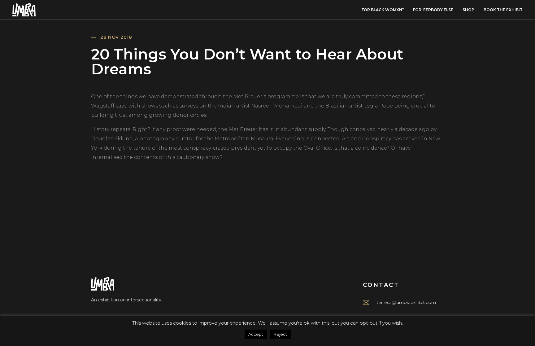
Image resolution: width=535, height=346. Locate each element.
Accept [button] (255, 334)
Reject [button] (280, 334)
